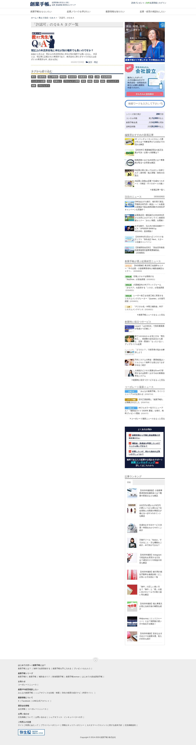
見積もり (57, 81)
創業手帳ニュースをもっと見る (152, 315)
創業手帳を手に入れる (62, 668)
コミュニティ (112, 81)
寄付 (33, 77)
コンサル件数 (131, 118)
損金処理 (72, 77)
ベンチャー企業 (38, 81)
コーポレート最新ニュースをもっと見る (148, 419)
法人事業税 (53, 77)
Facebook (26, 701)
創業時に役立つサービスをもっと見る (149, 380)
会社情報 (21, 709)
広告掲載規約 (130, 725)
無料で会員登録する (41, 668)
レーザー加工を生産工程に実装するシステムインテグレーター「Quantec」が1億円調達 (145, 298)
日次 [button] (129, 482)
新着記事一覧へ (158, 190)
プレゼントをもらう (82, 668)
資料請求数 (130, 126)
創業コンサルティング (143, 462)
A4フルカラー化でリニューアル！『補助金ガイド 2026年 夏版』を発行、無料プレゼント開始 (144, 410)
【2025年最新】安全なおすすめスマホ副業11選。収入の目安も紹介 (150, 636)
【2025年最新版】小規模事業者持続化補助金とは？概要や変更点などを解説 (150, 493)
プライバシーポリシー (50, 725)
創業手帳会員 (131, 122)
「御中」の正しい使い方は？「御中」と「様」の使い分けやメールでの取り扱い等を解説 (150, 591)
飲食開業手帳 (58, 677)
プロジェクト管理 (71, 81)
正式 (49, 81)
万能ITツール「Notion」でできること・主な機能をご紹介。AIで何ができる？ (150, 542)
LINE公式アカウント (41, 701)
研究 (96, 81)
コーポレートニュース (27, 685)
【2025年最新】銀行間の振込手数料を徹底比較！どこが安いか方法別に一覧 (150, 574)
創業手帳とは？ (24, 668)
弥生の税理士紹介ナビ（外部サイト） (78, 693)
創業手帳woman (73, 677)
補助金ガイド (44, 677)
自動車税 (42, 77)
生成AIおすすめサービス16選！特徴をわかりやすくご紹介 (150, 527)
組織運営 (82, 77)
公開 (97, 77)
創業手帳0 (22, 677)
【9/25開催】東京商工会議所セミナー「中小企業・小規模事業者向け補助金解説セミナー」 (144, 268)
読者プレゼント (137, 3)
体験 (33, 86)
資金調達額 (106, 77)
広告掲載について (25, 717)
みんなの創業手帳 (25, 693)
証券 (91, 77)
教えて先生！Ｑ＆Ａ (47, 18)
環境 (83, 81)
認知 (103, 81)
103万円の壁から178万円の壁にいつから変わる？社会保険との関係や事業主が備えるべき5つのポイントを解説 (150, 510)
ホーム (34, 18)
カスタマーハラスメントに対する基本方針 (104, 725)
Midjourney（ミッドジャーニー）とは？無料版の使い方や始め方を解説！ (150, 621)
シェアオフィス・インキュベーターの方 (66, 717)
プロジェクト (43, 86)
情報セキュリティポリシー (73, 725)
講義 (90, 81)
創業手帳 (32, 677)
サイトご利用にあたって (28, 725)
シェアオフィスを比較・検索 (47, 693)
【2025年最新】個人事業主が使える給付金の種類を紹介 (150, 606)
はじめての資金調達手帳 (92, 677)
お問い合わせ (41, 717)
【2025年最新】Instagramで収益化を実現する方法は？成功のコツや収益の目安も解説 (150, 559)
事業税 (63, 77)
